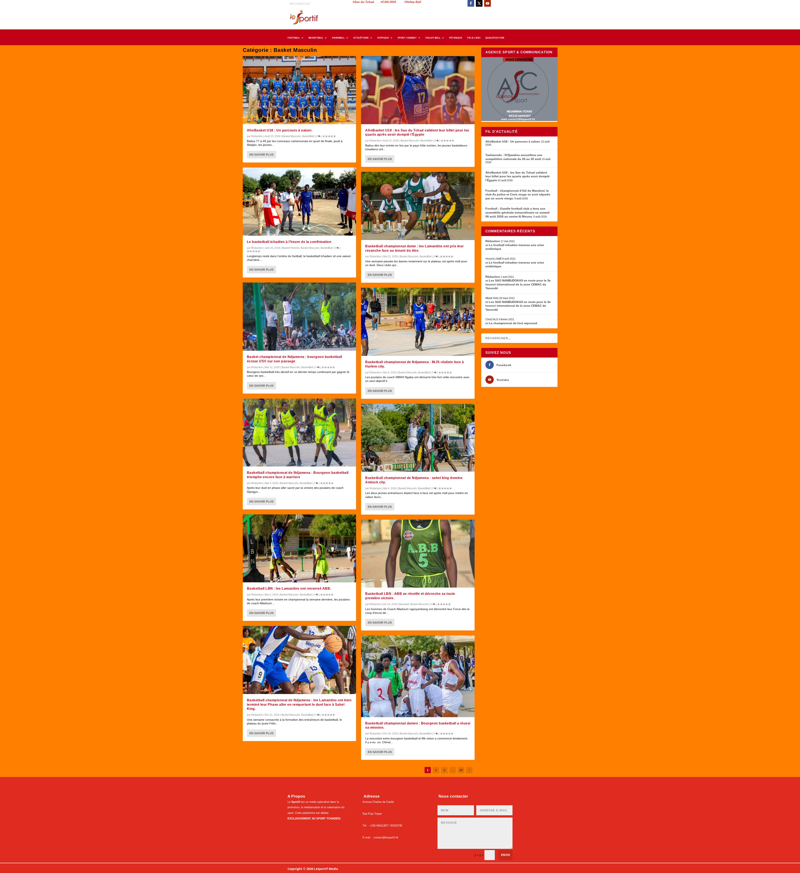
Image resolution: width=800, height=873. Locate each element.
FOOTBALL (294, 37)
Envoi (505, 855)
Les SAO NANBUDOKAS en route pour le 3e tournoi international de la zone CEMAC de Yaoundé (518, 284)
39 (461, 770)
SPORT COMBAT (407, 37)
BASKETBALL (316, 37)
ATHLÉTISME (361, 37)
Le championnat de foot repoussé (513, 323)
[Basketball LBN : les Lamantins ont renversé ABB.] (299, 548)
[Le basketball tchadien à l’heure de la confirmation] (299, 202)
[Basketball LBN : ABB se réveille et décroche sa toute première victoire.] (418, 554)
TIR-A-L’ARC (474, 37)
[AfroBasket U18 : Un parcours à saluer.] (299, 90)
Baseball (404, 604)
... (452, 770)
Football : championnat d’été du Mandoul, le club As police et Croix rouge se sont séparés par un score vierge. (517, 194)
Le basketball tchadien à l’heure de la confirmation (289, 242)
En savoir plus (261, 154)
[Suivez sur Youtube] (487, 3)
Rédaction (257, 136)
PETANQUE (455, 37)
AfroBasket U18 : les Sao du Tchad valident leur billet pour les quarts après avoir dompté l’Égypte (517, 176)
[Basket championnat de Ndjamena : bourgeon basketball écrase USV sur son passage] (299, 317)
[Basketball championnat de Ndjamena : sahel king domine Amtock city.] (418, 438)
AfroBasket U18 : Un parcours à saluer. (279, 130)
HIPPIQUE (383, 37)
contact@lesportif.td (386, 837)
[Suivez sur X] (479, 3)
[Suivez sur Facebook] (471, 3)
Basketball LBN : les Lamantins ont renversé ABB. (289, 588)
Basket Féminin (291, 247)
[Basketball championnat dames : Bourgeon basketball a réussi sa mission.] (418, 676)
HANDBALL (338, 37)
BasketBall (308, 136)
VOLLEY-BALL (432, 37)
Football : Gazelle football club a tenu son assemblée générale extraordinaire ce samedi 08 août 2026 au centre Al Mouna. (517, 212)
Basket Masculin (291, 136)
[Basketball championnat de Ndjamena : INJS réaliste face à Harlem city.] (418, 322)
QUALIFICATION (494, 37)
